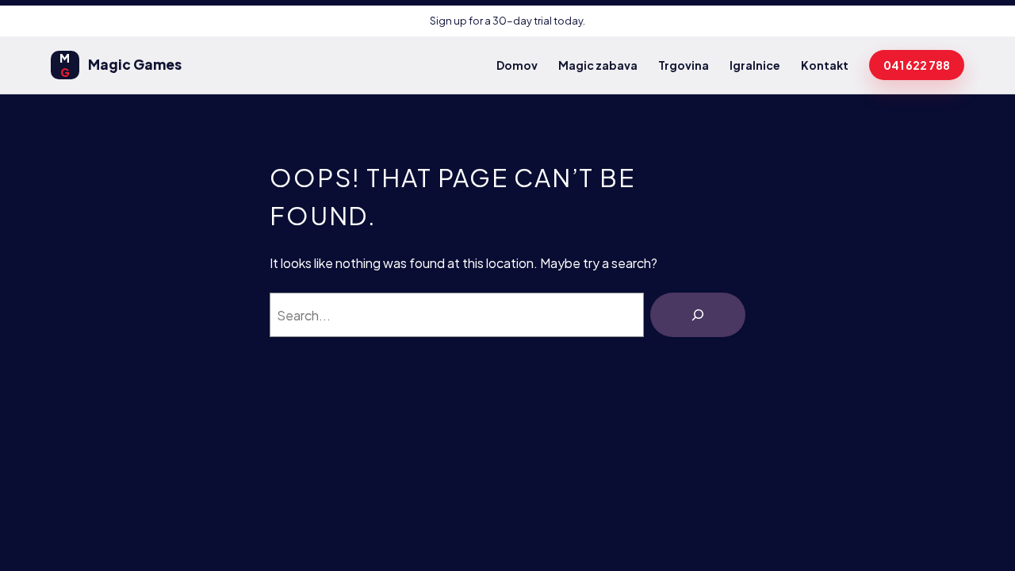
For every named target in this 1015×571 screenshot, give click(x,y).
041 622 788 (916, 65)
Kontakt (824, 65)
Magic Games (120, 65)
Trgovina (683, 65)
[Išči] (697, 315)
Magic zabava (598, 65)
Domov (517, 65)
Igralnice (755, 65)
